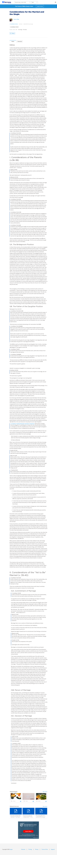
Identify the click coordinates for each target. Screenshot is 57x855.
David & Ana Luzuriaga (40, 817)
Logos (11, 849)
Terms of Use (44, 849)
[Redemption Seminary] (28, 830)
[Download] (20, 801)
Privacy (36, 849)
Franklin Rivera (26, 817)
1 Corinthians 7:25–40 (14, 27)
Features (23, 849)
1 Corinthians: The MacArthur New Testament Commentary (22, 423)
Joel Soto (12, 817)
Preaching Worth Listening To (43, 816)
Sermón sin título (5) (15, 816)
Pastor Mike (16, 19)
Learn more (40, 6)
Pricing (30, 849)
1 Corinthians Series (14, 24)
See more (45, 791)
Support (53, 849)
